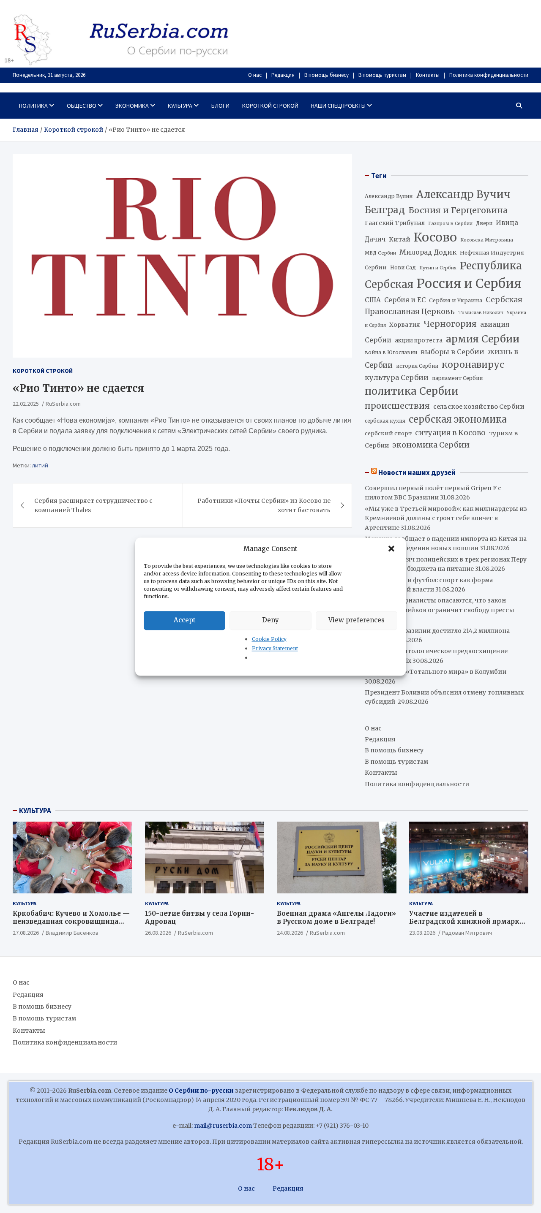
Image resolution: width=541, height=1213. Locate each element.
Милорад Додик (427, 252)
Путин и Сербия (437, 268)
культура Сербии (397, 377)
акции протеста (419, 340)
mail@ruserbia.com (223, 1125)
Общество (81, 105)
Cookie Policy (269, 639)
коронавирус (473, 364)
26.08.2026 (158, 932)
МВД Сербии (380, 253)
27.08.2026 (26, 932)
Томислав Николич (480, 312)
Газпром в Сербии (450, 223)
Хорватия (404, 324)
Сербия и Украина (455, 300)
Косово (435, 237)
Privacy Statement (275, 648)
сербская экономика (458, 419)
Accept (185, 620)
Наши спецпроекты (338, 105)
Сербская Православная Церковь (443, 305)
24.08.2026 (290, 932)
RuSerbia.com (63, 403)
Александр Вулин (389, 196)
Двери (484, 223)
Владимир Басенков (72, 932)
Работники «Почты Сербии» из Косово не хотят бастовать (264, 505)
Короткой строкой (270, 105)
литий (40, 465)
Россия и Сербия (469, 283)
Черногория (450, 324)
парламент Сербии (457, 378)
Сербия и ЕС (405, 300)
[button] (392, 549)
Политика (33, 105)
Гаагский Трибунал (395, 223)
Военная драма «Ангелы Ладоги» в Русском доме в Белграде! (336, 917)
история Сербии (417, 366)
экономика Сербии (431, 445)
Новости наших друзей (417, 472)
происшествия (397, 406)
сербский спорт (388, 433)
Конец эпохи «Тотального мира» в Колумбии (435, 672)
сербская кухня (385, 421)
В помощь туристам (382, 75)
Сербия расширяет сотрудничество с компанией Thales (93, 505)
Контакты (428, 75)
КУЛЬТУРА (35, 810)
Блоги (220, 105)
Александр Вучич (463, 194)
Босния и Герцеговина (458, 210)
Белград (385, 210)
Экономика (132, 105)
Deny (270, 620)
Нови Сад (403, 267)
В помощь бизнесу (326, 75)
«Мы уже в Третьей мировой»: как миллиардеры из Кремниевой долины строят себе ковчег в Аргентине (446, 518)
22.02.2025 (26, 403)
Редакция (283, 75)
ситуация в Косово (450, 432)
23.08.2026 (422, 932)
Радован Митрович (467, 932)
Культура (180, 105)
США (373, 300)
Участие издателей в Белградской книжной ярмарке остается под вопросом (466, 921)
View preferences (356, 620)
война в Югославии (391, 352)
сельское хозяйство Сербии (479, 406)
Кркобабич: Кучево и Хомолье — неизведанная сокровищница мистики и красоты (71, 921)
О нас (255, 75)
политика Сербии (412, 391)
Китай (399, 239)
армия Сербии (482, 339)
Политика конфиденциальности (488, 75)
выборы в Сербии (452, 352)
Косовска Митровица (486, 240)
